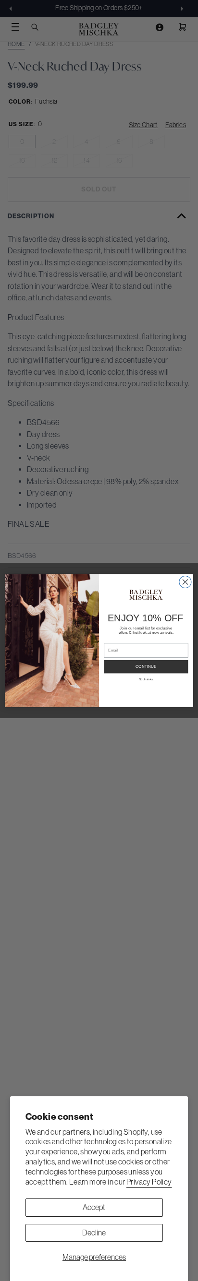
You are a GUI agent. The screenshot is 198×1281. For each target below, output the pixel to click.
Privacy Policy (149, 1181)
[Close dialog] (185, 582)
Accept (94, 1207)
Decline (94, 1232)
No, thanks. (146, 679)
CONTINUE (146, 666)
